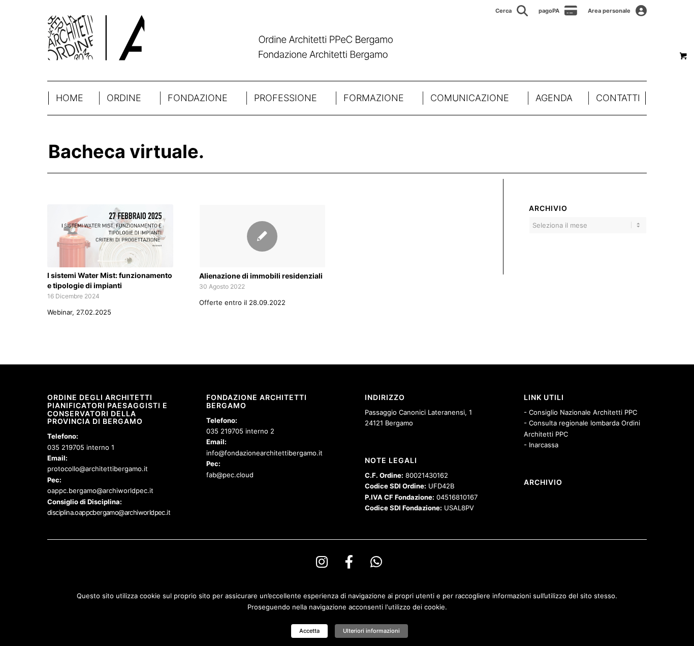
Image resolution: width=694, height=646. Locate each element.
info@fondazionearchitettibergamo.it (264, 453)
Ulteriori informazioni (371, 630)
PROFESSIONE (285, 98)
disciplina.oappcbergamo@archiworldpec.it (108, 512)
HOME (69, 98)
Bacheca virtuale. (126, 151)
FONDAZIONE (198, 98)
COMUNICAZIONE (469, 98)
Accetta (309, 630)
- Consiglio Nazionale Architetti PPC (580, 412)
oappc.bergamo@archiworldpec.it (100, 490)
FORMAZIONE (373, 98)
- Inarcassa (541, 445)
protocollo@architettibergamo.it (97, 469)
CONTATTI (618, 98)
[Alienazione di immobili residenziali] (262, 236)
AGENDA (554, 98)
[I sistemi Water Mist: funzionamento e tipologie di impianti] (110, 235)
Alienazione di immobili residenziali (261, 275)
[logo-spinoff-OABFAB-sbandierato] (233, 37)
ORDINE (124, 98)
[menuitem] (511, 10)
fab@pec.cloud (230, 475)
